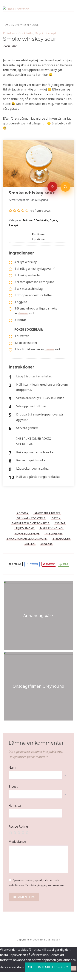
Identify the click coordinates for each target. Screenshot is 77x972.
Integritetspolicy (53, 967)
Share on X (16, 564)
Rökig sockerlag (27, 533)
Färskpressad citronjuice (30, 523)
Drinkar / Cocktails (18, 33)
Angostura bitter (47, 513)
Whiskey (46, 543)
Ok (30, 967)
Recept (51, 33)
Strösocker (61, 538)
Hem (5, 24)
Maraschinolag (51, 528)
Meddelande (17, 842)
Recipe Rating (18, 826)
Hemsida (15, 806)
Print (65, 564)
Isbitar (60, 523)
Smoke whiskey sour (29, 39)
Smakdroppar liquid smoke (27, 538)
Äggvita (22, 513)
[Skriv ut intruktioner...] (65, 187)
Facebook (34, 564)
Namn (13, 767)
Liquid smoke (24, 528)
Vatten (30, 543)
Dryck (39, 33)
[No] (73, 968)
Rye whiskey (53, 533)
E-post (13, 787)
